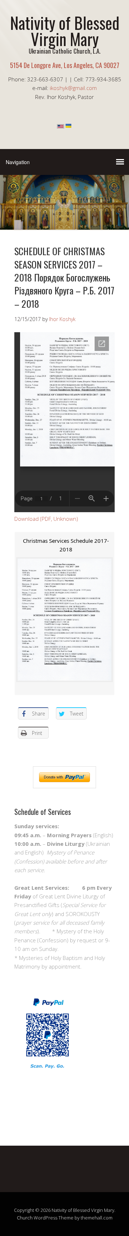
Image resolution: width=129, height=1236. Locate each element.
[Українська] (68, 126)
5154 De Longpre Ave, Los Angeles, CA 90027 (64, 65)
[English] (60, 126)
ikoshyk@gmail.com (73, 87)
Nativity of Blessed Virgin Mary (64, 30)
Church (25, 1217)
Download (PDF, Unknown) (46, 518)
